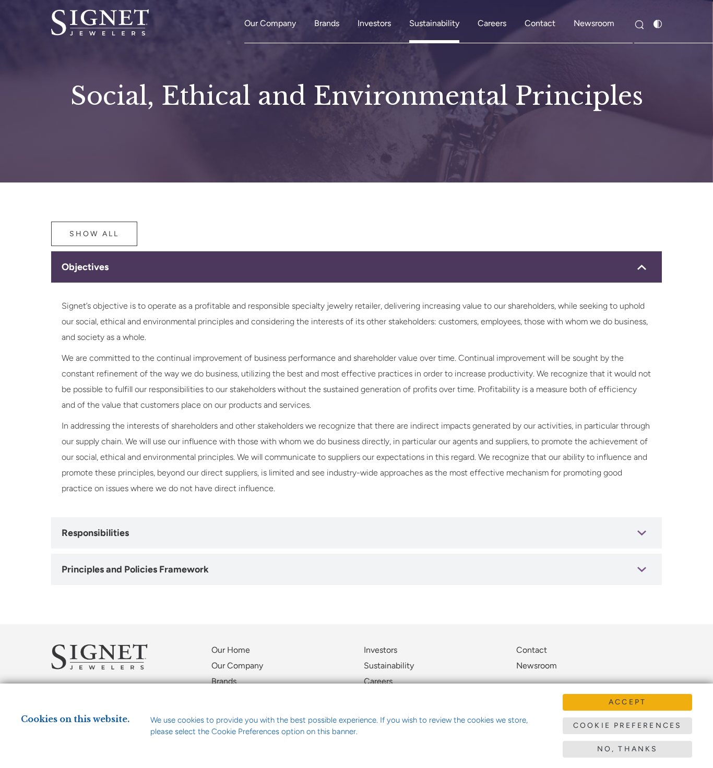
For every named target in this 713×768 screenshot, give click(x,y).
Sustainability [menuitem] (434, 23)
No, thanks (627, 749)
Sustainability (389, 666)
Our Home (230, 650)
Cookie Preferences (627, 725)
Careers (378, 681)
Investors (380, 650)
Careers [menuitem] (492, 23)
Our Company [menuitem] (270, 23)
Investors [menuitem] (374, 23)
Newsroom (536, 666)
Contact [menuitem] (540, 23)
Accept (627, 702)
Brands (223, 681)
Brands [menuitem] (326, 23)
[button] (639, 25)
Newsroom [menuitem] (594, 23)
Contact (531, 650)
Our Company (237, 666)
